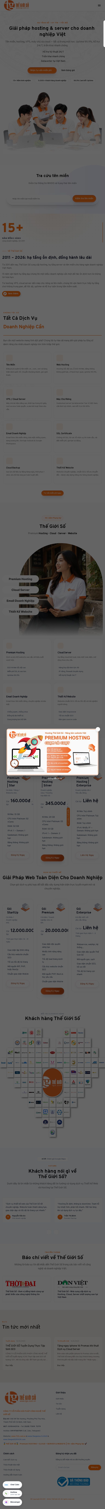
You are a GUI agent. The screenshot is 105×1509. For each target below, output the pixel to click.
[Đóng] (98, 729)
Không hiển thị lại (55, 778)
